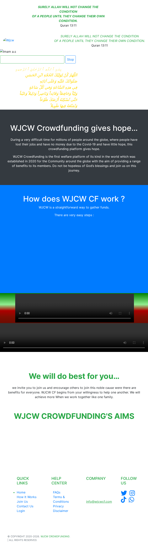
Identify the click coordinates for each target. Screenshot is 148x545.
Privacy (58, 506)
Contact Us (25, 506)
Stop (70, 59)
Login (21, 511)
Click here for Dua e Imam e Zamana (31, 59)
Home (21, 492)
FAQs (56, 492)
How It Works (26, 497)
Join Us (22, 501)
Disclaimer (60, 511)
